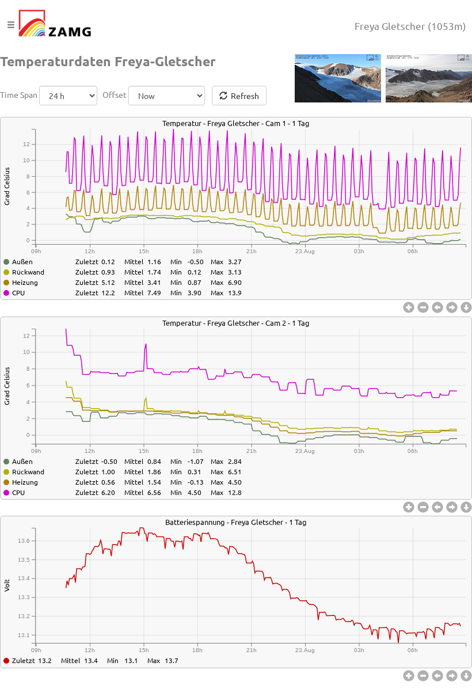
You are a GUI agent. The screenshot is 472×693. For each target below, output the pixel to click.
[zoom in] (410, 307)
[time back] (439, 307)
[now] (466, 307)
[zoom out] (424, 307)
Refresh (243, 95)
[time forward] (453, 307)
